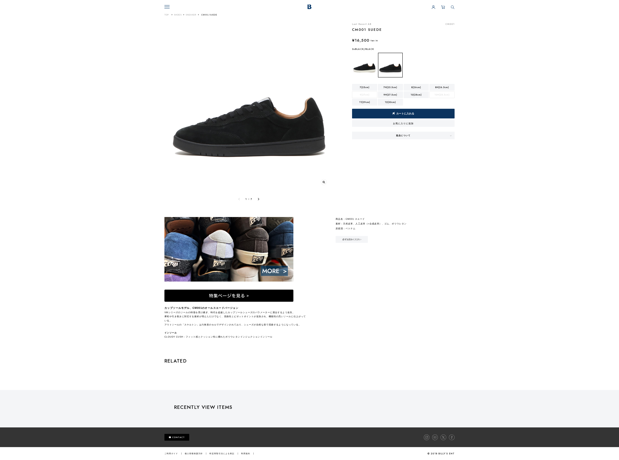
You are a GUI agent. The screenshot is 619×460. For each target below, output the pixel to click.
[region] (396, 416)
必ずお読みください (351, 239)
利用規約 (245, 454)
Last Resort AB (361, 24)
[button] (167, 6)
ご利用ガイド (171, 454)
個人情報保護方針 (194, 454)
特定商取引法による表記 (221, 454)
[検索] (453, 7)
